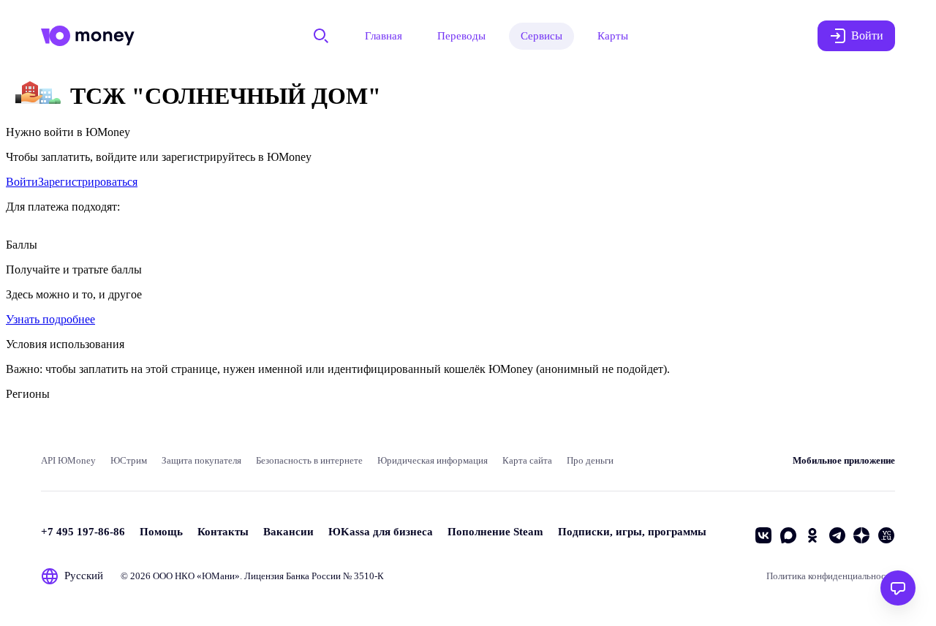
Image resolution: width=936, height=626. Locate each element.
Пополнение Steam (495, 532)
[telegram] (837, 535)
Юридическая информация (432, 460)
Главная (383, 36)
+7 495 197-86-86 (83, 532)
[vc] (886, 535)
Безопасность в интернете (309, 460)
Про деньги (590, 460)
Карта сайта (527, 460)
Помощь (161, 532)
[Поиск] (321, 36)
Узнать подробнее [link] (50, 319)
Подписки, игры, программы (632, 532)
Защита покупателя (201, 460)
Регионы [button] (28, 394)
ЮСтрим (128, 460)
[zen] (861, 535)
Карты (612, 36)
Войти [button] (867, 35)
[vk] (763, 535)
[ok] (812, 535)
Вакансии (288, 532)
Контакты (223, 532)
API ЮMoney (68, 460)
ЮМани (218, 575)
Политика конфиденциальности (830, 575)
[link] (22, 182)
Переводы (461, 36)
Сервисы (541, 36)
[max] (788, 535)
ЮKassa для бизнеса (380, 532)
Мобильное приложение (844, 460)
